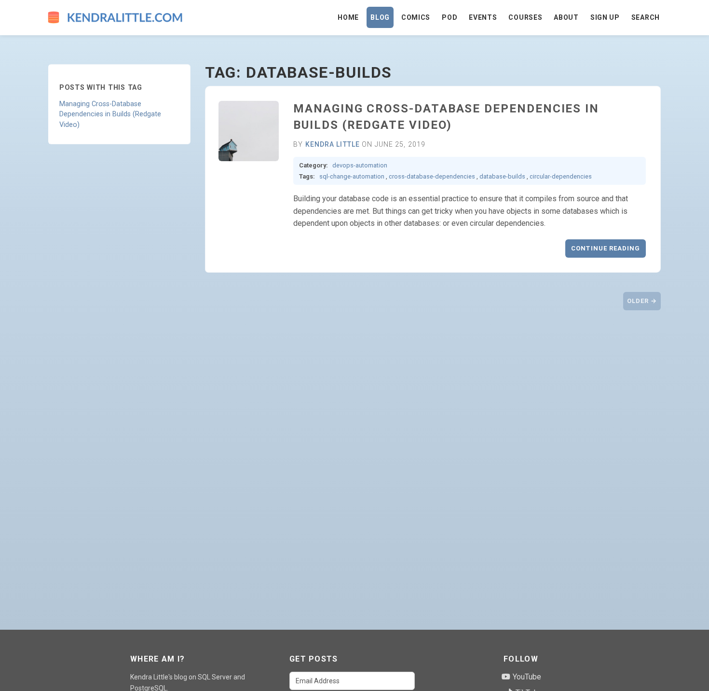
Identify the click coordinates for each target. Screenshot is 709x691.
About (566, 17)
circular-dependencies (561, 176)
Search (645, 17)
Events (483, 17)
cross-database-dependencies (432, 176)
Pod (449, 17)
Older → (642, 300)
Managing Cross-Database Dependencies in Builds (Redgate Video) (110, 114)
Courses (525, 17)
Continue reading (605, 248)
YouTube (526, 676)
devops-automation (359, 165)
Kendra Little (332, 144)
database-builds (502, 176)
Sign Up (605, 17)
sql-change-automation (351, 176)
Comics (415, 17)
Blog (380, 17)
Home (348, 17)
